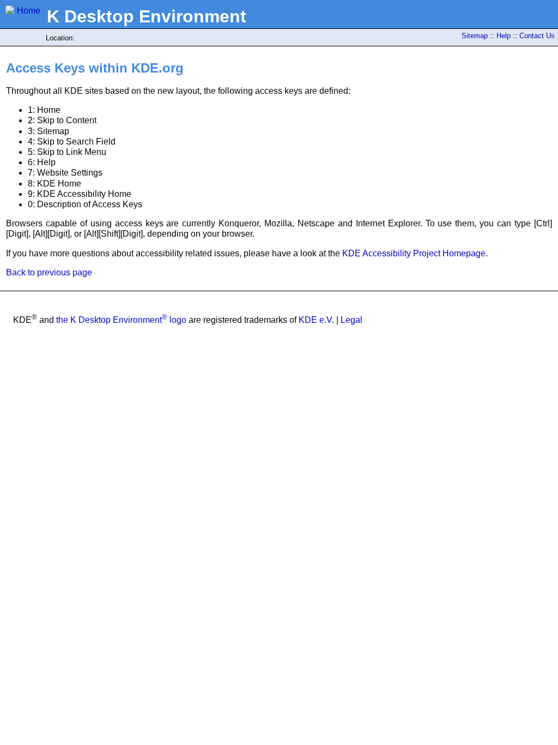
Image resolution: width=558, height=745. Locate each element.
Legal (351, 320)
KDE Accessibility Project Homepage (414, 253)
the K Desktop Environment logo (121, 320)
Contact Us (537, 36)
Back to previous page (49, 272)
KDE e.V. (316, 320)
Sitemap (475, 36)
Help (503, 36)
